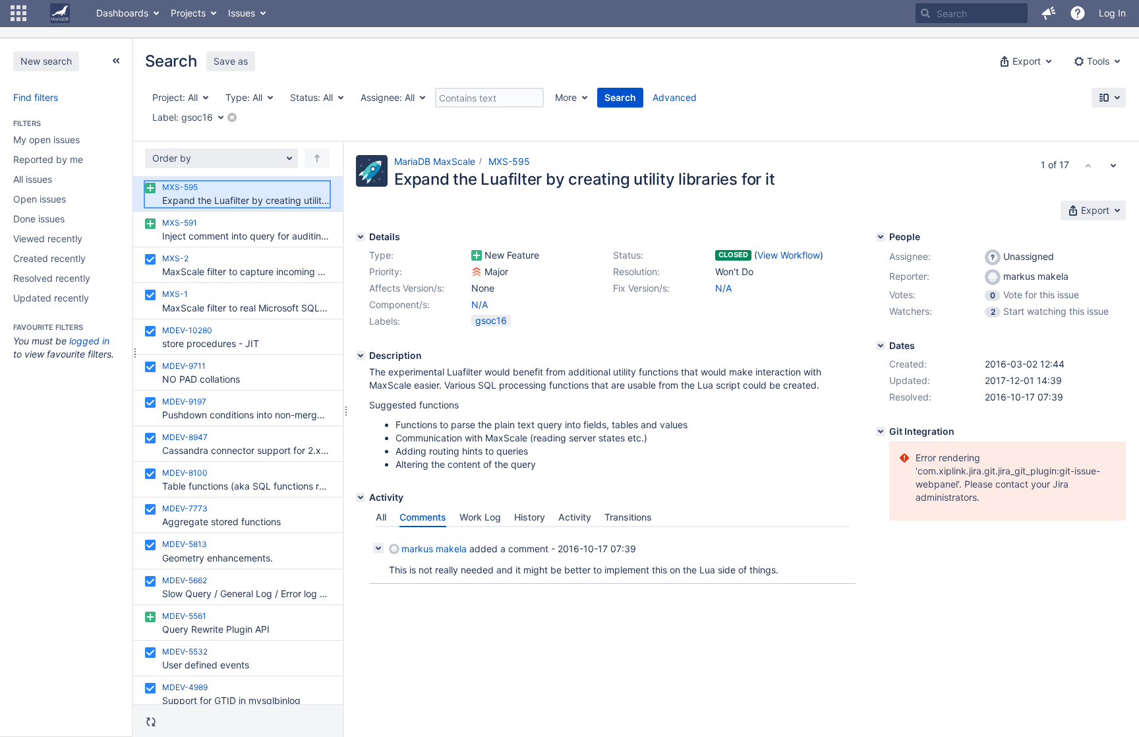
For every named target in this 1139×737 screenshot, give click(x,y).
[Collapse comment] (378, 548)
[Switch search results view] (1109, 98)
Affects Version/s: (406, 288)
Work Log (480, 517)
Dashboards (122, 12)
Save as (231, 61)
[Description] (360, 355)
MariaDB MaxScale (434, 161)
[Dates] (880, 345)
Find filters (35, 97)
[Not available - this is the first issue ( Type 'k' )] (1088, 165)
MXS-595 (509, 161)
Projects (188, 12)
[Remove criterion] (232, 117)
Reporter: (909, 276)
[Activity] (360, 497)
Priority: (385, 271)
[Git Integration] (880, 431)
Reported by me (48, 159)
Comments (422, 517)
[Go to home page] (60, 13)
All (381, 517)
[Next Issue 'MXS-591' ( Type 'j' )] (1113, 165)
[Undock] (116, 60)
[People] (880, 236)
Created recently (49, 258)
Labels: (384, 321)
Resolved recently (51, 278)
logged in (89, 340)
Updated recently (51, 298)
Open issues (39, 199)
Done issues (39, 218)
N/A (723, 288)
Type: (381, 255)
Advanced (675, 97)
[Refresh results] (150, 722)
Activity (574, 517)
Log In (1112, 12)
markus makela (434, 548)
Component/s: (399, 304)
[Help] (1077, 13)
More (566, 97)
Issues (241, 12)
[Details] (360, 236)
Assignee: (910, 256)
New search (46, 61)
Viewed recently (47, 238)
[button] (18, 13)
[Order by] (317, 158)
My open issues (46, 139)
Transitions (628, 517)
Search (620, 97)
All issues (32, 179)
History (529, 517)
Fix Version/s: (641, 288)
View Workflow (788, 255)
